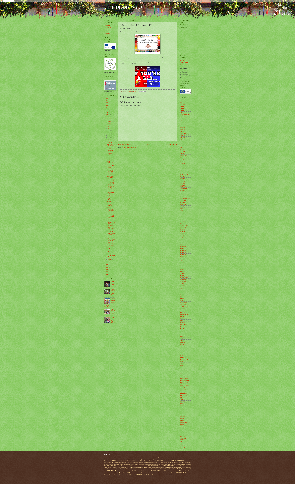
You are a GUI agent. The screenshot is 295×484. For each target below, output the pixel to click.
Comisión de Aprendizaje (182, 179)
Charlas (181, 161)
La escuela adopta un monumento (184, 311)
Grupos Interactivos (184, 288)
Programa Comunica (184, 380)
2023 (107, 103)
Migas (181, 331)
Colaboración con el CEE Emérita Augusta (111, 235)
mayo (108, 133)
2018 (107, 114)
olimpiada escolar (183, 344)
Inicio (149, 144)
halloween (182, 290)
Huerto (181, 292)
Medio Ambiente (183, 324)
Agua (181, 123)
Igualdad (182, 296)
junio (108, 130)
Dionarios (182, 240)
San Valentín (182, 414)
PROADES (182, 376)
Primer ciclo (182, 367)
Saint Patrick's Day (184, 407)
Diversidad (182, 242)
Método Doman (183, 328)
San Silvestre (182, 412)
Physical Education (184, 359)
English (181, 260)
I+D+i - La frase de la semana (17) (110, 158)
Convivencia (182, 202)
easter (181, 244)
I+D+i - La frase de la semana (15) (110, 216)
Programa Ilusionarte (184, 385)
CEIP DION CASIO (123, 7)
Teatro (181, 434)
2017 (107, 117)
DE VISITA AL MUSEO (110, 251)
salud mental (182, 410)
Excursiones (182, 271)
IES (180, 294)
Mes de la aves (183, 326)
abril (108, 135)
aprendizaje (182, 127)
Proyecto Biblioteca (184, 389)
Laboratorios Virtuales (184, 316)
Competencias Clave (184, 192)
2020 (107, 110)
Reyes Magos (182, 401)
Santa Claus (182, 416)
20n (180, 100)
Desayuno (182, 210)
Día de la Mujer (183, 221)
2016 (107, 265)
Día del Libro (182, 229)
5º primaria (182, 108)
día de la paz (182, 223)
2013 (107, 272)
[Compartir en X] (142, 91)
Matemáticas (182, 322)
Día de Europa (183, 217)
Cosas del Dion (183, 204)
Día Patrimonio (183, 235)
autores (181, 141)
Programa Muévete (184, 387)
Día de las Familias (184, 225)
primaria (181, 365)
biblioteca (182, 149)
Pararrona (182, 349)
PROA (181, 374)
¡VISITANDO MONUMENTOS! (111, 255)
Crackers (182, 206)
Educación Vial (183, 248)
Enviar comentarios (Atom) (130, 147)
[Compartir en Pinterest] (145, 91)
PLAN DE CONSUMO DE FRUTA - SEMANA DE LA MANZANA (111, 165)
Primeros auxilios (183, 372)
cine (181, 170)
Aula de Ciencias (183, 135)
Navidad (181, 338)
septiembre (109, 126)
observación (182, 342)
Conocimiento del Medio (185, 198)
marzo (108, 137)
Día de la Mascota (183, 219)
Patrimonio (182, 355)
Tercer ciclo (182, 436)
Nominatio (182, 340)
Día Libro (182, 233)
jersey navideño (183, 304)
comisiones (182, 190)
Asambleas (182, 131)
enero (108, 262)
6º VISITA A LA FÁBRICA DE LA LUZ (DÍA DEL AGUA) (110, 178)
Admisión (182, 116)
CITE (181, 172)
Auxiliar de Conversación (183, 144)
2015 (107, 267)
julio (108, 128)
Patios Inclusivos (183, 353)
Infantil (181, 300)
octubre (109, 123)
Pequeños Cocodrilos (184, 357)
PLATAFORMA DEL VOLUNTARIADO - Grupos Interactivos (111, 222)
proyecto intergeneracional (183, 392)
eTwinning (182, 269)
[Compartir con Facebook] (144, 91)
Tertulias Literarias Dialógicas (184, 439)
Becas (181, 147)
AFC (181, 121)
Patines (181, 351)
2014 (107, 269)
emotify (181, 258)
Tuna (181, 441)
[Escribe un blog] (141, 91)
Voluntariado (182, 445)
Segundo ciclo (183, 420)
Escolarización (183, 267)
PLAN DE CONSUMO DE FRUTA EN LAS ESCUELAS (111, 241)
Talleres (181, 432)
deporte (181, 208)
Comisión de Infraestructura (183, 185)
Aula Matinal (182, 137)
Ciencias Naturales (184, 168)
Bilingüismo (182, 153)
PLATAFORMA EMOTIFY (107, 28)
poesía (181, 363)
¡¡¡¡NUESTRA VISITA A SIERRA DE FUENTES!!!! (110, 172)
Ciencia (181, 166)
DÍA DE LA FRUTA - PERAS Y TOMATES (110, 203)
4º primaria (182, 106)
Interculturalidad (183, 302)
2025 (107, 98)
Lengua (181, 320)
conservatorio (183, 200)
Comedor (182, 176)
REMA (181, 399)
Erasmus (181, 265)
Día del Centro (183, 227)
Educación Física (183, 246)
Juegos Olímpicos (183, 308)
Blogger (155, 481)
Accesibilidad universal (185, 114)
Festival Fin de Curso (184, 279)
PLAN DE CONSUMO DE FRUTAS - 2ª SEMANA (111, 229)
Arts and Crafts (183, 129)
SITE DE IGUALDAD (109, 31)
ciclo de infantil (183, 164)
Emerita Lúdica (183, 250)
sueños (181, 430)
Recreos (181, 397)
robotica (181, 403)
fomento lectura (183, 281)
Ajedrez (181, 125)
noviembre (109, 121)
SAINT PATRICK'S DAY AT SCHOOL (110, 197)
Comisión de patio (184, 188)
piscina (181, 361)
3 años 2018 (182, 104)
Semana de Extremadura (185, 422)
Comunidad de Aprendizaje (183, 195)
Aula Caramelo (183, 133)
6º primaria (182, 110)
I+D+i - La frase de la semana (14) (110, 247)
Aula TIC (182, 139)
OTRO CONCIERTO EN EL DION (110, 141)
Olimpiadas (182, 347)
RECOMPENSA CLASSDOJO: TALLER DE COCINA (111, 146)
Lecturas (181, 318)
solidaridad (182, 428)
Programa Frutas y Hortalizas (184, 383)
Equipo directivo (183, 263)
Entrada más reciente (124, 144)
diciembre (109, 119)
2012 (107, 274)
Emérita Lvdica (183, 254)
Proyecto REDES (183, 395)
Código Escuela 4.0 (184, 174)
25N (181, 102)
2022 (107, 105)
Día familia (182, 231)
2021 (107, 107)
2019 (107, 112)
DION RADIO (107, 25)
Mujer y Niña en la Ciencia (184, 333)
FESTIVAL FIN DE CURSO (113, 283)
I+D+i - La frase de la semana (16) (110, 192)
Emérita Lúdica (183, 252)
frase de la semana (183, 283)
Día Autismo (182, 213)
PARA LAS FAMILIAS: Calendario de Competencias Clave (110, 210)
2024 (107, 100)
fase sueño (182, 275)
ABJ (181, 112)
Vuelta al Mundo (183, 448)
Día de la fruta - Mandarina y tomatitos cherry (110, 152)
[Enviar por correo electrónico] (140, 91)
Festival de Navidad (184, 277)
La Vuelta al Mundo (184, 314)
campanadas (182, 157)
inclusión (182, 298)
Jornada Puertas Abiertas (185, 306)
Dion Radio (182, 238)
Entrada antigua (172, 144)
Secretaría (182, 418)
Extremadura (182, 273)
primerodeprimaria (184, 369)
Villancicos (182, 443)
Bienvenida (182, 151)
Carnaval (182, 159)
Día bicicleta (182, 215)
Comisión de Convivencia (182, 182)
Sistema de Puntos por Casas (184, 425)
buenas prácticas (183, 155)
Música (181, 336)
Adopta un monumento (185, 118)
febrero (109, 259)
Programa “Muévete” (184, 378)
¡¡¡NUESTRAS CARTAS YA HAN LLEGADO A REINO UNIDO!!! (110, 185)
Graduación (182, 286)
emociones (182, 256)
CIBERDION (107, 33)
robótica (181, 405)
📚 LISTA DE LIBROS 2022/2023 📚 (185, 62)
